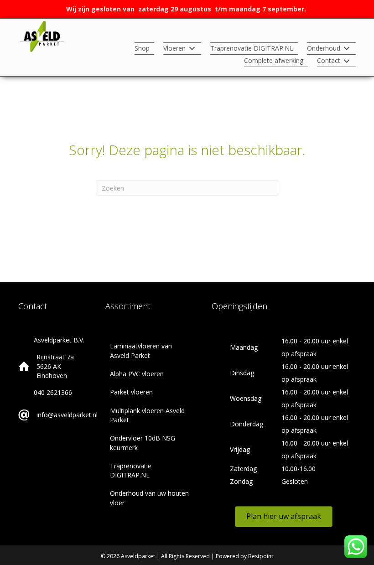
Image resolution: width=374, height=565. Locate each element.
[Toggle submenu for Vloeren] (192, 48)
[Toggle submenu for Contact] (346, 61)
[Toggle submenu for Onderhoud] (346, 48)
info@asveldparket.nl (67, 414)
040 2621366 (53, 392)
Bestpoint (260, 556)
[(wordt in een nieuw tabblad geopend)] (42, 35)
